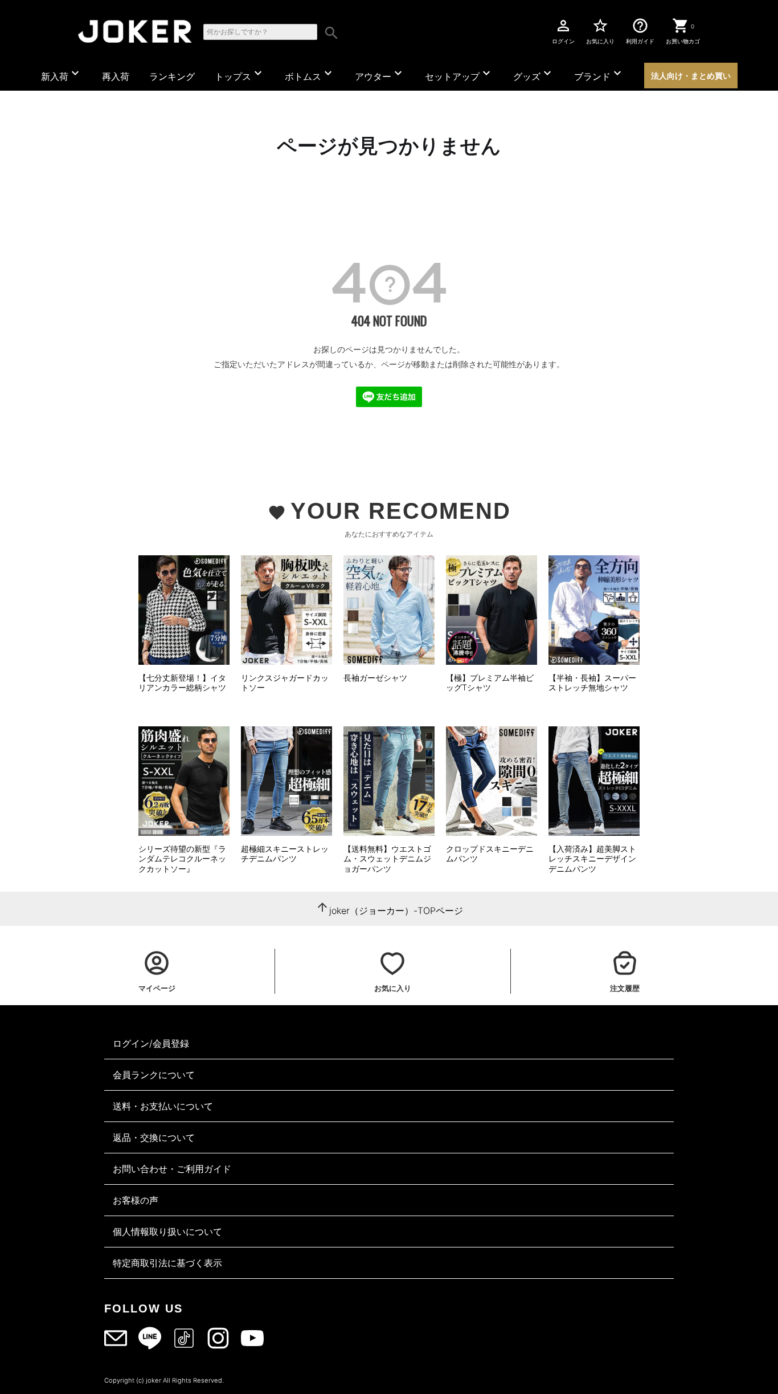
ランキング (172, 76)
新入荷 (61, 74)
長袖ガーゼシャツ (375, 677)
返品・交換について (154, 1137)
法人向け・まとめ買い (691, 75)
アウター (380, 74)
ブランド (599, 74)
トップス (240, 74)
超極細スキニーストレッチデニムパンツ (285, 854)
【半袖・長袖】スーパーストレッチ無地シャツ (592, 683)
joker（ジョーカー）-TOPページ (396, 910)
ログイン (563, 30)
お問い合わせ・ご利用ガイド (172, 1168)
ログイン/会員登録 (151, 1043)
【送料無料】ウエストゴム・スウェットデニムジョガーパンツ (387, 858)
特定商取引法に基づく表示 (167, 1263)
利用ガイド (640, 30)
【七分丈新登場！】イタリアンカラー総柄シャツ (182, 683)
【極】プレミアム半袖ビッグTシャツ (490, 683)
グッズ (533, 74)
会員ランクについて (154, 1074)
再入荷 (115, 76)
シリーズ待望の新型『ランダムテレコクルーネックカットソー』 (182, 858)
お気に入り (600, 30)
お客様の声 (135, 1200)
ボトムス (310, 74)
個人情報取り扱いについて (167, 1231)
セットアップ (459, 74)
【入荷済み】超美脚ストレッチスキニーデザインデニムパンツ (592, 858)
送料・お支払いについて (163, 1106)
